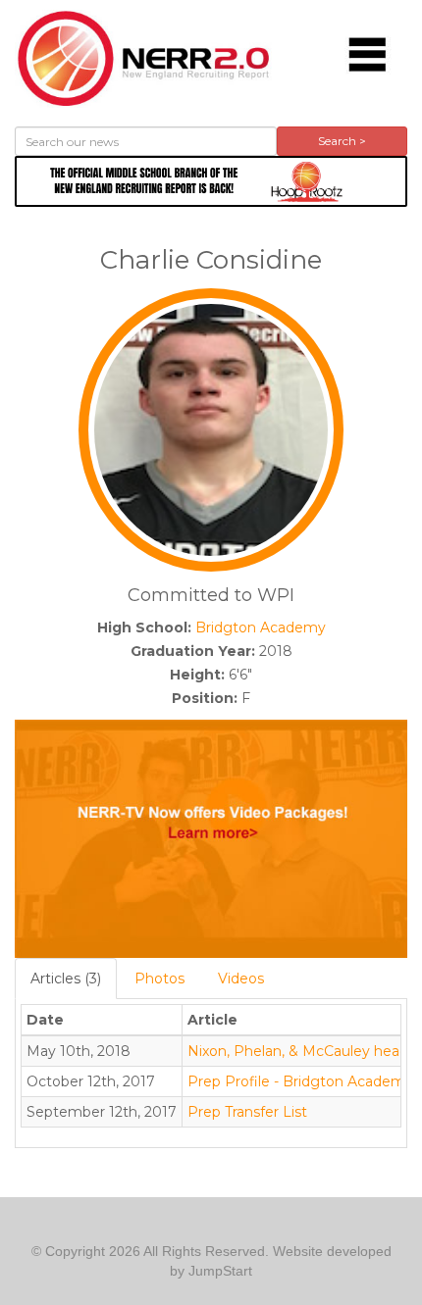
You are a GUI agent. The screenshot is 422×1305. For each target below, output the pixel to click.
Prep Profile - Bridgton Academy (300, 1081)
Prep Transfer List (247, 1112)
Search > (342, 140)
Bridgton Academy (260, 627)
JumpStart (220, 1271)
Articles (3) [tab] (65, 978)
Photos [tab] (159, 978)
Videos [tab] (241, 978)
